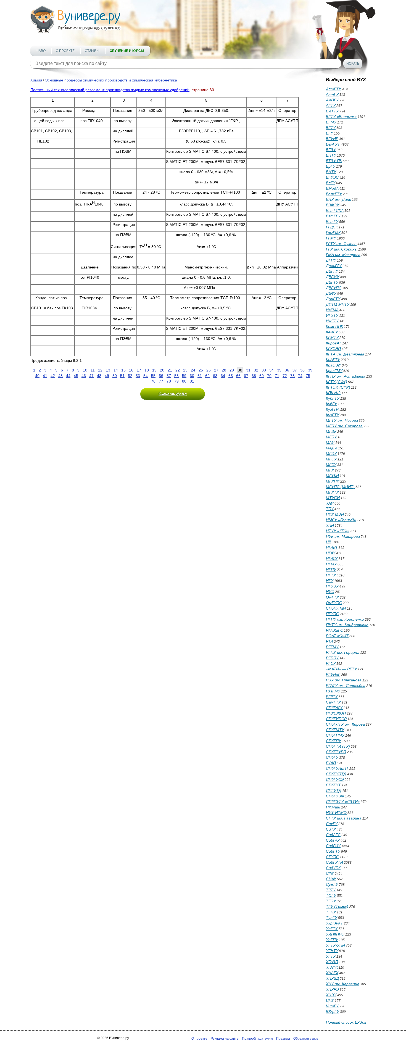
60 (192, 375)
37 (294, 370)
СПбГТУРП (336, 752)
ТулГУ (331, 917)
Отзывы (92, 51)
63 (215, 375)
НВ (328, 542)
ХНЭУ (331, 995)
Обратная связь (305, 1038)
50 (114, 375)
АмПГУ (332, 100)
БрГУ (330, 166)
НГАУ (330, 553)
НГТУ (331, 575)
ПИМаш (333, 807)
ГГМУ (331, 238)
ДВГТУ (332, 282)
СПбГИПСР (336, 718)
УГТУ (331, 956)
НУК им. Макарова (343, 536)
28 (224, 370)
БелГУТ (333, 144)
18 (146, 370)
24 (193, 370)
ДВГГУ (332, 271)
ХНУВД (332, 978)
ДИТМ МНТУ (337, 304)
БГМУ (331, 122)
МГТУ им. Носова (342, 420)
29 (232, 370)
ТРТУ (331, 890)
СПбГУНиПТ (337, 768)
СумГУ (332, 884)
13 (108, 370)
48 (99, 375)
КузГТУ (332, 415)
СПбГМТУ (335, 730)
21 (170, 370)
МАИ (330, 442)
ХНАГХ (332, 973)
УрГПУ (332, 939)
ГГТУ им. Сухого (341, 243)
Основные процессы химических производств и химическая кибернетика (111, 80)
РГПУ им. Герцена (342, 652)
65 (230, 375)
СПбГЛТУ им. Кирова (345, 724)
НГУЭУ (332, 586)
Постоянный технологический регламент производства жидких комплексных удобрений (109, 90)
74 (300, 375)
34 (271, 370)
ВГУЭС (332, 177)
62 (207, 375)
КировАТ (333, 343)
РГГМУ (332, 647)
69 (261, 375)
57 (169, 375)
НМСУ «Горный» (341, 520)
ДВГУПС (333, 288)
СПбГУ (332, 757)
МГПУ (331, 437)
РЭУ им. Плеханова (344, 680)
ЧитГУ (332, 1006)
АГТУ (331, 105)
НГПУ (331, 569)
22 (177, 370)
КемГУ (332, 332)
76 (153, 381)
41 (45, 375)
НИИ (330, 591)
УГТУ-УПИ (335, 945)
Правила (283, 1038)
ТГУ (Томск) (337, 906)
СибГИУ (333, 846)
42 (53, 375)
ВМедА (332, 188)
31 (248, 370)
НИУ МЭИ (335, 514)
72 (285, 375)
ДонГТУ (333, 299)
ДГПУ (331, 260)
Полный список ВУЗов (346, 1022)
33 (264, 370)
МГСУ (331, 464)
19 (154, 370)
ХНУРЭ (332, 989)
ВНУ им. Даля (338, 199)
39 (310, 370)
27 (216, 370)
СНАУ (331, 879)
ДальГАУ (334, 266)
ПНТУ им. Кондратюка (347, 625)
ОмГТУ (332, 597)
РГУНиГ (333, 674)
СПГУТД (333, 790)
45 (76, 375)
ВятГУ (332, 221)
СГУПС (332, 857)
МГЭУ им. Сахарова (344, 426)
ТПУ (330, 509)
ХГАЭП (332, 962)
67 (246, 375)
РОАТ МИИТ (337, 636)
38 (302, 370)
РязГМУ (333, 691)
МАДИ (331, 448)
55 (153, 375)
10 (85, 370)
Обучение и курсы (127, 51)
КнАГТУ (333, 359)
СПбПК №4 (336, 608)
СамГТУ (333, 702)
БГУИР (332, 138)
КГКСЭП (333, 348)
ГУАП (331, 763)
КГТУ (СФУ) (336, 382)
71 (277, 375)
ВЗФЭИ (332, 205)
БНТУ (331, 155)
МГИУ (331, 453)
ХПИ (330, 525)
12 (100, 370)
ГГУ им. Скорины (341, 249)
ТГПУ (331, 912)
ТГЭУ (331, 901)
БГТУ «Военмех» (341, 116)
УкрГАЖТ (334, 923)
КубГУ (331, 404)
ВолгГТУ (334, 194)
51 (122, 375)
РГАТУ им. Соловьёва (345, 685)
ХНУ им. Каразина (342, 984)
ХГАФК (332, 967)
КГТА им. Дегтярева (345, 354)
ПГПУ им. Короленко (345, 619)
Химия (36, 80)
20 (162, 370)
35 (279, 370)
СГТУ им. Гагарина (344, 818)
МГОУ (331, 459)
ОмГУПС (334, 602)
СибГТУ (333, 851)
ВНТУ (331, 172)
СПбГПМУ (335, 735)
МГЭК (331, 431)
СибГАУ (333, 840)
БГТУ (331, 127)
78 (169, 381)
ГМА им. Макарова (343, 254)
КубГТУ (332, 398)
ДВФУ (331, 293)
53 (138, 375)
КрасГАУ (333, 365)
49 (107, 375)
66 (238, 375)
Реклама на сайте (225, 1038)
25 (201, 370)
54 (145, 375)
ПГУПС (332, 614)
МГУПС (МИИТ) (340, 486)
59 (184, 375)
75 (308, 375)
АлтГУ (332, 94)
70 (269, 375)
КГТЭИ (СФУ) (338, 387)
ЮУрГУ (332, 1011)
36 (287, 370)
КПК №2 (333, 393)
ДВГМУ (332, 277)
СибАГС (333, 834)
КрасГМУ (334, 370)
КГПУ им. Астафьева (345, 376)
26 (208, 370)
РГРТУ (332, 696)
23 (185, 370)
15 (123, 370)
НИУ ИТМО (336, 812)
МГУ (330, 470)
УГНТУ (332, 950)
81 (192, 381)
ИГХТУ (332, 315)
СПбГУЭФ (335, 796)
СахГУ (332, 823)
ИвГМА (332, 310)
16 (131, 370)
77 (161, 381)
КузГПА (332, 409)
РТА (329, 641)
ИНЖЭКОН (336, 713)
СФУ (330, 873)
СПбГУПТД (336, 774)
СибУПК (333, 868)
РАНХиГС (334, 630)
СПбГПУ (333, 741)
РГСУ (331, 663)
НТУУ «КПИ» (337, 531)
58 (176, 375)
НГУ (329, 580)
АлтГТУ (333, 89)
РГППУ (332, 658)
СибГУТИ (334, 862)
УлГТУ (332, 928)
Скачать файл (173, 394)
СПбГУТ (333, 785)
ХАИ (330, 503)
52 (130, 375)
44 (68, 375)
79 (176, 381)
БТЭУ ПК (334, 161)
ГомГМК (333, 232)
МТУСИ (333, 498)
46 (83, 375)
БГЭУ (331, 149)
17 (139, 370)
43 (60, 375)
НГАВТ (332, 547)
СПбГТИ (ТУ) (338, 746)
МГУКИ (332, 475)
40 (37, 375)
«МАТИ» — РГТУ (341, 669)
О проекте (65, 51)
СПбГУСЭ (335, 779)
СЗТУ (331, 829)
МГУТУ (332, 492)
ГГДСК (332, 227)
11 (93, 370)
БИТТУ (332, 111)
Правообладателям (257, 1038)
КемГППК (334, 326)
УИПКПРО (335, 934)
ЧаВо (41, 51)
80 (184, 381)
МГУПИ (332, 481)
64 (223, 375)
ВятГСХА (335, 210)
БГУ (329, 133)
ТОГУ (331, 895)
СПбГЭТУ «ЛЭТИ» (343, 801)
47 (91, 375)
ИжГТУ (332, 321)
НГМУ (331, 564)
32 (256, 370)
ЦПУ (330, 1000)
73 (292, 375)
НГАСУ (332, 558)
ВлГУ (330, 183)
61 (199, 375)
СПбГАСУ (334, 707)
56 (161, 375)
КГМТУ (332, 337)
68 (254, 375)
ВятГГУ (333, 216)
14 (116, 370)
